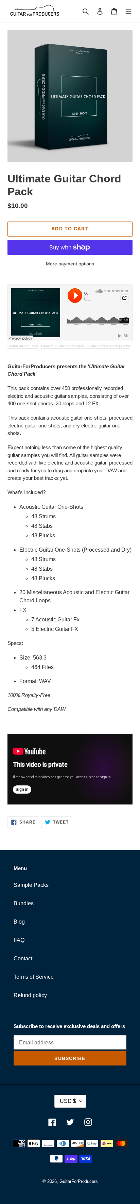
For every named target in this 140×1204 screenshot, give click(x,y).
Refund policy (30, 995)
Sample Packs (31, 885)
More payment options (70, 263)
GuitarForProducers (22, 346)
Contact (23, 958)
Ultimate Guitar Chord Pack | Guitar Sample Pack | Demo (85, 346)
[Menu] (128, 10)
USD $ (68, 1101)
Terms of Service (34, 977)
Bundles (24, 903)
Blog (19, 922)
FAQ (19, 940)
